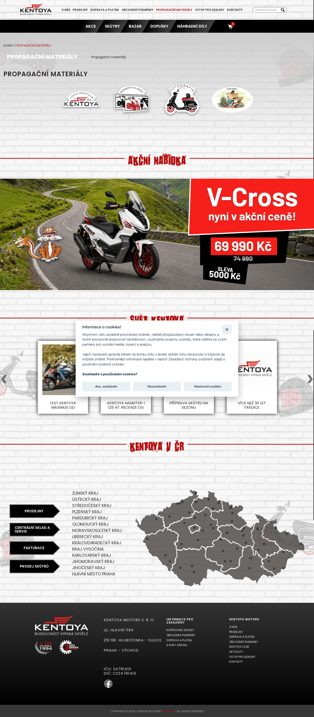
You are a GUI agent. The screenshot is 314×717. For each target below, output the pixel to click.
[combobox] (265, 10)
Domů (8, 45)
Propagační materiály (174, 10)
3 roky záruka (176, 645)
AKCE (91, 26)
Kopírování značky (180, 630)
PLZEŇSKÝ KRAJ (87, 512)
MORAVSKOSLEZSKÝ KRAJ (97, 530)
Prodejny (80, 10)
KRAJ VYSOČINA (88, 549)
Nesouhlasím (157, 386)
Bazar (135, 26)
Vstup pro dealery (209, 10)
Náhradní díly (192, 26)
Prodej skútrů (34, 566)
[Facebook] (108, 687)
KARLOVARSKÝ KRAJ (91, 555)
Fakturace (34, 547)
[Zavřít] (226, 329)
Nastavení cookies (207, 386)
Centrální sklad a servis (32, 529)
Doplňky (159, 26)
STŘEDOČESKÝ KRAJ (91, 505)
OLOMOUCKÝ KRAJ (90, 524)
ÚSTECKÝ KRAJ (86, 499)
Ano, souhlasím (106, 386)
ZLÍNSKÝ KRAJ (85, 493)
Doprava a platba (104, 10)
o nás (65, 10)
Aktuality (236, 652)
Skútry (112, 26)
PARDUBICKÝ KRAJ (90, 518)
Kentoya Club (239, 647)
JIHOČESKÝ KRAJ (88, 568)
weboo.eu (168, 711)
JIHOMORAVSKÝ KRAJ (93, 561)
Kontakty (235, 10)
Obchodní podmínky (138, 10)
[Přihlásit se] (222, 26)
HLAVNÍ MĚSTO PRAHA (93, 574)
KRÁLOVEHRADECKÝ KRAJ (96, 543)
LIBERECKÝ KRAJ (87, 536)
